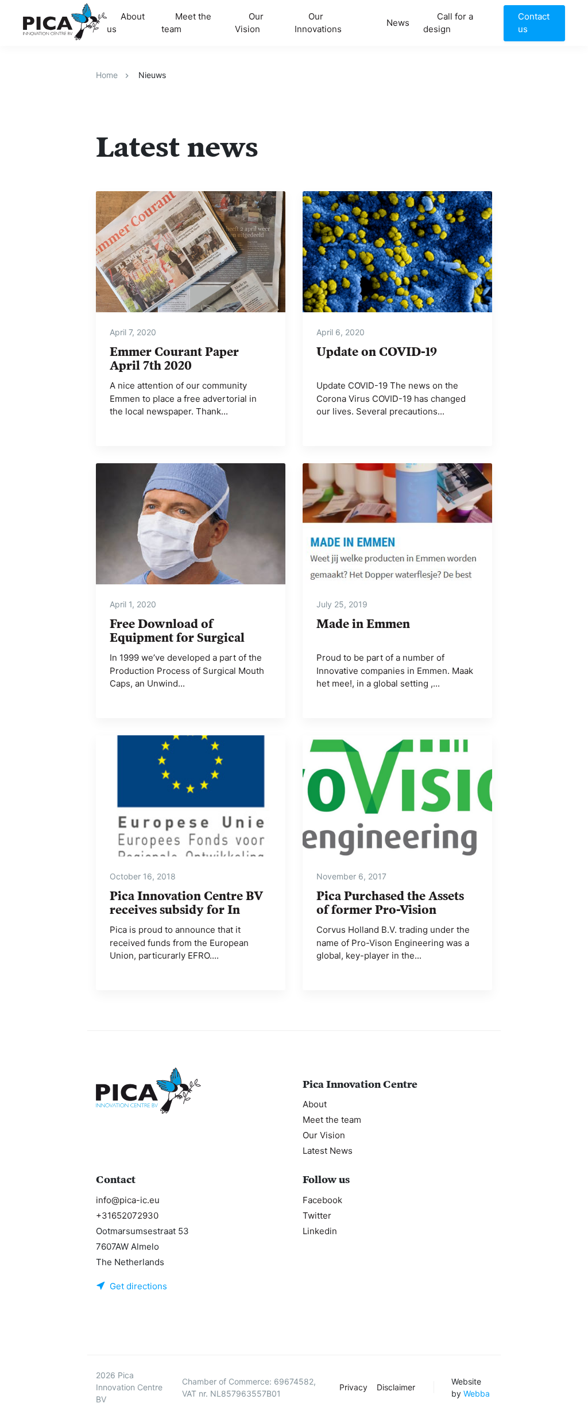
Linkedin (320, 1231)
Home (107, 75)
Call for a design (448, 23)
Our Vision (249, 23)
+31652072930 (127, 1215)
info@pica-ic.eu (128, 1200)
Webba (476, 1393)
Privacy (353, 1387)
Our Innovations (318, 23)
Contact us (534, 23)
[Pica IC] (65, 21)
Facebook (322, 1200)
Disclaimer (396, 1387)
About (315, 1104)
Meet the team (186, 23)
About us (126, 23)
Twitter (317, 1215)
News (397, 22)
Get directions (138, 1286)
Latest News (328, 1150)
